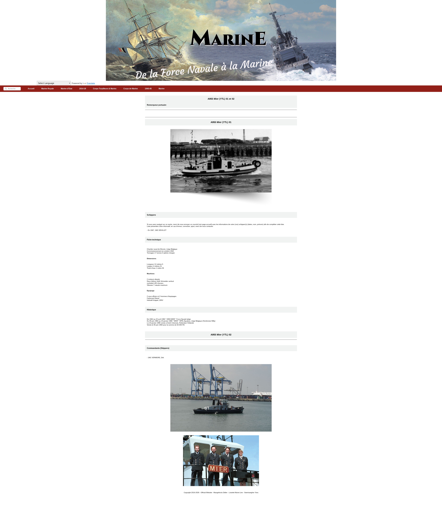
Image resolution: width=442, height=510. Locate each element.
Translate (91, 83)
